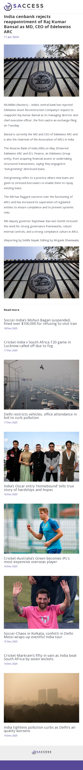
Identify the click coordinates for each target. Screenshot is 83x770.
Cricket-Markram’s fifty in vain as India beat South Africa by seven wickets (40, 657)
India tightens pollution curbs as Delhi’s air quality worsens (40, 729)
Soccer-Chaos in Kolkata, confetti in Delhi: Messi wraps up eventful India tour (39, 635)
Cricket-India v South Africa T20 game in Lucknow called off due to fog (37, 344)
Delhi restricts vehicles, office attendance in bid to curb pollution (40, 416)
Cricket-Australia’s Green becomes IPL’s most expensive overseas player (37, 560)
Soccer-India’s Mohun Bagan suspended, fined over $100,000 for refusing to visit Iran (40, 322)
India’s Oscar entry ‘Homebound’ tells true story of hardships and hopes (39, 488)
